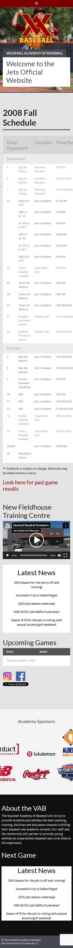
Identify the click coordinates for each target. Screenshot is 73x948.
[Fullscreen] (65, 555)
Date (10, 651)
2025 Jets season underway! (36, 603)
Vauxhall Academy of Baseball (34, 53)
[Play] (8, 555)
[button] (36, 540)
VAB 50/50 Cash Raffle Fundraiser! (37, 612)
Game (43, 651)
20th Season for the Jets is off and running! (36, 880)
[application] (36, 540)
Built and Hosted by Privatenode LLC (20, 943)
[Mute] (59, 555)
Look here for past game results (30, 485)
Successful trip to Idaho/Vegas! (36, 595)
